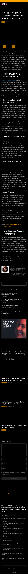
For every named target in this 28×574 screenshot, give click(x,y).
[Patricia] (5, 272)
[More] (22, 46)
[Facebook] (6, 494)
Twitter (15, 497)
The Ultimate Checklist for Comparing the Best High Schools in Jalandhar (11, 300)
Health (3, 21)
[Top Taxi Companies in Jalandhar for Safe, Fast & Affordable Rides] (24, 307)
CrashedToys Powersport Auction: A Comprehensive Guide (12, 559)
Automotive (4, 406)
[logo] (4, 4)
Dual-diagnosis (10, 169)
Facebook (10, 493)
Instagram (20, 493)
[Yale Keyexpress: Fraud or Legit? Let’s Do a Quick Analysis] (24, 313)
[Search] (25, 284)
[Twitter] (12, 497)
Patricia (12, 266)
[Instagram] (15, 494)
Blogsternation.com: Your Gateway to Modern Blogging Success (10, 293)
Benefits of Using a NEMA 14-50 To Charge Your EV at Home (21, 353)
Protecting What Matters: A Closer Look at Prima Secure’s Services (7, 353)
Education (4, 382)
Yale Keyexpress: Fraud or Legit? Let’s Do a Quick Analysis (10, 312)
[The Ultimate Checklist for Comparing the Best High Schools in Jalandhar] (24, 300)
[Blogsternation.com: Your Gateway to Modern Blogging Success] (24, 294)
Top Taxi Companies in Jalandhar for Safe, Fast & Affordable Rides (9, 306)
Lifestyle (4, 429)
